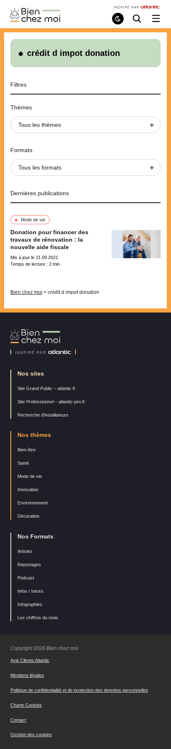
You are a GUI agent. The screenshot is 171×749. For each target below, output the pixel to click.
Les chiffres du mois (37, 617)
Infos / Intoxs (30, 591)
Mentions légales (27, 675)
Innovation (27, 489)
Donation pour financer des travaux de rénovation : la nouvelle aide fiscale (49, 239)
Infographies (29, 604)
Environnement (32, 502)
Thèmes (21, 107)
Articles (24, 551)
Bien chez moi (26, 292)
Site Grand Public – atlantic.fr (46, 388)
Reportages (29, 564)
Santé (23, 463)
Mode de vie (33, 219)
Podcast (25, 577)
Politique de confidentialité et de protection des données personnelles (79, 690)
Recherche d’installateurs (42, 414)
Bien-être (26, 449)
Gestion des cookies (31, 734)
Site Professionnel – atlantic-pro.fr (51, 401)
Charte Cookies (26, 705)
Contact (18, 719)
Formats (21, 150)
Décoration (28, 516)
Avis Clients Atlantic (29, 660)
